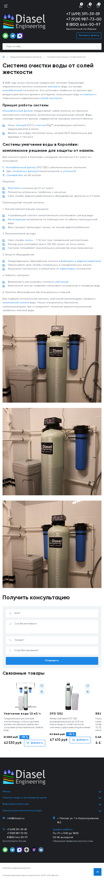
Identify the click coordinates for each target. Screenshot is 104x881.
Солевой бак (15, 175)
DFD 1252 (56, 713)
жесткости (54, 86)
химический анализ (16, 302)
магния (41, 125)
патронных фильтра (25, 171)
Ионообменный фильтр (18, 111)
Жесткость (14, 188)
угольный (69, 171)
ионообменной (12, 90)
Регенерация (17, 219)
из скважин (87, 94)
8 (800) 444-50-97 (83, 25)
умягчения (61, 282)
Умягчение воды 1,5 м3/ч (22, 713)
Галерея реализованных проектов (26, 57)
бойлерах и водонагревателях (81, 261)
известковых (67, 268)
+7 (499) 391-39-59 (83, 14)
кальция (21, 125)
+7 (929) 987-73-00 (83, 19)
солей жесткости (51, 98)
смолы (29, 240)
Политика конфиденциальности (17, 868)
